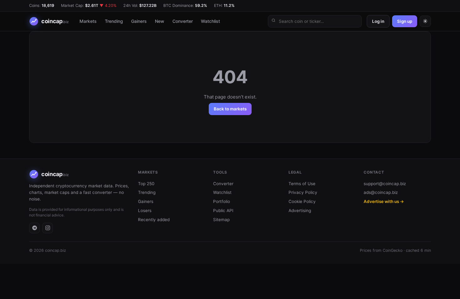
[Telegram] (34, 228)
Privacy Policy (303, 192)
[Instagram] (47, 228)
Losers (144, 210)
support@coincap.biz (385, 183)
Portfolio (221, 201)
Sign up (404, 21)
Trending (114, 21)
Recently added (154, 219)
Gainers (139, 21)
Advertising (300, 210)
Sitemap (221, 219)
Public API (223, 210)
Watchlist (210, 21)
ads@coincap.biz (381, 192)
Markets (88, 21)
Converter (182, 21)
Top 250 (146, 183)
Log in (378, 21)
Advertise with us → (384, 201)
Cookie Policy (302, 201)
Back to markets (230, 108)
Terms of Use (302, 183)
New (159, 21)
